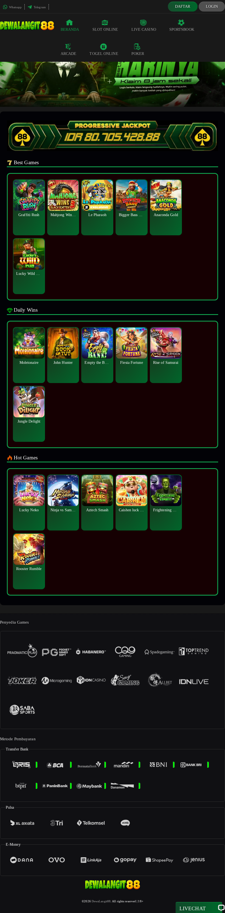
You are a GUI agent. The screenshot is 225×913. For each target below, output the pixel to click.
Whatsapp (15, 7)
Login (212, 6)
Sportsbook (181, 29)
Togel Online (103, 54)
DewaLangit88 (101, 901)
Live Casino (143, 29)
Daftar (182, 6)
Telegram (39, 7)
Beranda (70, 29)
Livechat (192, 908)
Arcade (69, 54)
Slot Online (105, 29)
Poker (137, 54)
